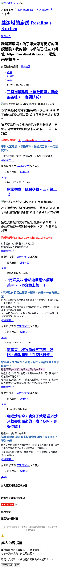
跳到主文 (6, 36)
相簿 (9, 72)
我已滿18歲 (7, 565)
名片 (9, 79)
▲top (4, 177)
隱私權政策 (52, 527)
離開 (17, 565)
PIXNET (13, 527)
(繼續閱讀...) (7, 160)
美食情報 (25, 66)
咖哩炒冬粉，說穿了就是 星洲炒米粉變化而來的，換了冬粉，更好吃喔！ (32, 421)
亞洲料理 (24, 172)
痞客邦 (20, 166)
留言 (26, 166)
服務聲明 (32, 530)
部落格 (10, 76)
